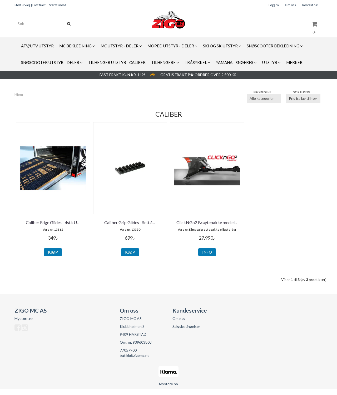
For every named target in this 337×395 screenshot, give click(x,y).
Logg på (274, 5)
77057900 (128, 350)
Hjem (18, 94)
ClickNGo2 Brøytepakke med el (207, 222)
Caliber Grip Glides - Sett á (130, 222)
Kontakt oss (310, 5)
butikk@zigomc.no (135, 355)
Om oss (290, 5)
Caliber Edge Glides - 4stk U (53, 222)
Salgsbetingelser (186, 326)
